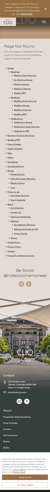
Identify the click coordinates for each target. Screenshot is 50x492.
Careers (11, 251)
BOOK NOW (26, 14)
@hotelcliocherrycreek (25, 275)
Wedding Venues (21, 105)
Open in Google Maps (19, 387)
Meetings (15, 71)
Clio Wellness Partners (24, 224)
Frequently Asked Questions (20, 255)
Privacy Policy (14, 246)
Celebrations (17, 118)
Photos (14, 237)
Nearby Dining (18, 183)
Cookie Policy (13, 242)
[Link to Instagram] (21, 284)
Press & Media (14, 144)
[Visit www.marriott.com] (25, 355)
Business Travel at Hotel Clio (21, 135)
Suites (6, 447)
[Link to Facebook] (28, 284)
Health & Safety (15, 148)
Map (9, 153)
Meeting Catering (22, 88)
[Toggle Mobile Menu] (44, 22)
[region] (25, 471)
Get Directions (10, 435)
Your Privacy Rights (25, 485)
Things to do (13, 191)
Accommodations (15, 166)
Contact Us (16, 212)
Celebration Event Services (27, 126)
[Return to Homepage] (8, 21)
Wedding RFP (20, 114)
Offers (10, 157)
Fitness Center (20, 233)
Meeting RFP (20, 93)
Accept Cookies (25, 477)
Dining (10, 170)
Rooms (6, 441)
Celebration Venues (23, 122)
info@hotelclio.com (17, 392)
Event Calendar (18, 199)
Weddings (15, 97)
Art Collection (17, 207)
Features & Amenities (21, 216)
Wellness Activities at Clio (26, 229)
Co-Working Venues (23, 79)
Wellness (15, 221)
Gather (10, 68)
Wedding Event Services (25, 101)
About (10, 204)
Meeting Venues (21, 84)
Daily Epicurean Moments (23, 178)
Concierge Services (20, 195)
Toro (13, 187)
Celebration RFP (21, 131)
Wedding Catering (22, 109)
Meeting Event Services (25, 75)
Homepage (12, 161)
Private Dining (17, 174)
